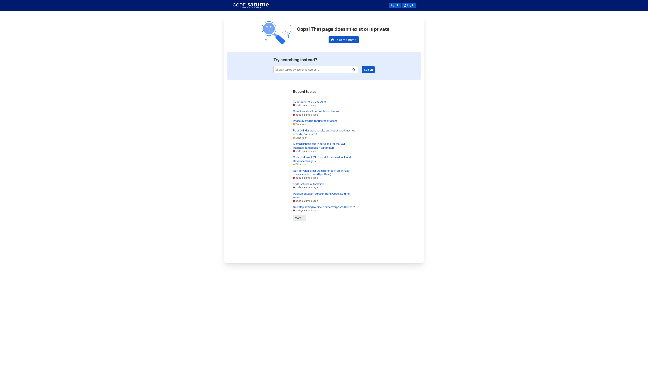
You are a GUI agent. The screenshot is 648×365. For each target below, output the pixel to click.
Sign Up (394, 5)
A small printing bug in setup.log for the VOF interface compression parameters (319, 145)
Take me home (345, 40)
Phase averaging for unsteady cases (315, 121)
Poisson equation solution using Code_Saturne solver (321, 195)
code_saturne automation (308, 184)
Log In (410, 5)
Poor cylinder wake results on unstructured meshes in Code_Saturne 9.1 (324, 132)
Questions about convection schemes (316, 111)
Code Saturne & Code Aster (310, 101)
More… (299, 218)
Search (368, 69)
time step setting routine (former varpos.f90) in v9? (324, 207)
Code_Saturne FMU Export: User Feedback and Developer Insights (322, 159)
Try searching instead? (295, 59)
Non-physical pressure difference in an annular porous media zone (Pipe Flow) (321, 172)
